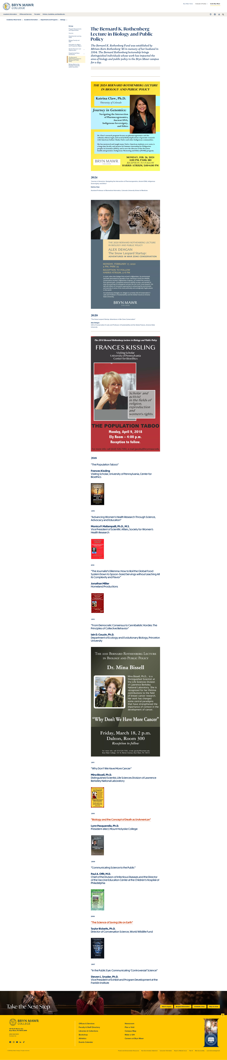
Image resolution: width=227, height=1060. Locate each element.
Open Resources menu (219, 14)
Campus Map (130, 1031)
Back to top (222, 1015)
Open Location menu (210, 14)
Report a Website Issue (180, 1051)
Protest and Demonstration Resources (128, 1051)
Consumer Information (166, 1051)
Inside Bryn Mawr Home (14, 19)
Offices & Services (86, 1023)
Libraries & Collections (88, 1031)
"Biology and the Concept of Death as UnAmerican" (121, 819)
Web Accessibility (199, 1051)
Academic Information (10, 14)
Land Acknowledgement (213, 1051)
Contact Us (12, 1036)
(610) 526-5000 (14, 1034)
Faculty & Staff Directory (89, 1027)
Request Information (183, 1006)
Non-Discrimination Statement (149, 1051)
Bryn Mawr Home (188, 4)
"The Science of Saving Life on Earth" (112, 922)
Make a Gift (130, 1034)
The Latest (37, 14)
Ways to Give (213, 1006)
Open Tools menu (214, 14)
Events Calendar (86, 1042)
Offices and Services (26, 14)
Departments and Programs (49, 19)
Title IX (191, 1051)
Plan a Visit (129, 1027)
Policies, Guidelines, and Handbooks (54, 14)
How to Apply (166, 1006)
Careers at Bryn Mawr (134, 1038)
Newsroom (129, 1023)
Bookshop (83, 1034)
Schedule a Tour (199, 1006)
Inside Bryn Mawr (215, 4)
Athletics (82, 1038)
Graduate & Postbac (200, 4)
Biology (62, 19)
